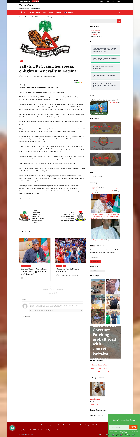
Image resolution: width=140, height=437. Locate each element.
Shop (118, 1)
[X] (76, 82)
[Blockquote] (44, 310)
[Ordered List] (40, 310)
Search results (95, 187)
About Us (35, 425)
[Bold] (30, 310)
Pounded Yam (102, 365)
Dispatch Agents (95, 31)
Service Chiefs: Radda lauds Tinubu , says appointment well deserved (34, 271)
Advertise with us (60, 425)
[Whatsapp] (78, 82)
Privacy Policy (84, 425)
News (101, 1)
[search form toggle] (119, 12)
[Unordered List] (42, 310)
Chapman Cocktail (104, 372)
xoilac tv (93, 368)
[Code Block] (46, 310)
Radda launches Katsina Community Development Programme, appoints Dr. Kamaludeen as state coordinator (105, 216)
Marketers (94, 34)
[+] (53, 310)
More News (96, 425)
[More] (82, 82)
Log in (92, 193)
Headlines (24, 266)
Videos (58, 12)
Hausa (107, 1)
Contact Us (72, 425)
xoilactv (93, 365)
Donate (105, 425)
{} (50, 310)
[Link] (49, 310)
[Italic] (33, 310)
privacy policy (130, 431)
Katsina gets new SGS (97, 240)
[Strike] (37, 310)
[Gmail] (80, 82)
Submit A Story (46, 425)
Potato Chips (103, 368)
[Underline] (35, 310)
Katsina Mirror (26, 5)
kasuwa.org (113, 102)
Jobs (113, 1)
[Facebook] (74, 82)
